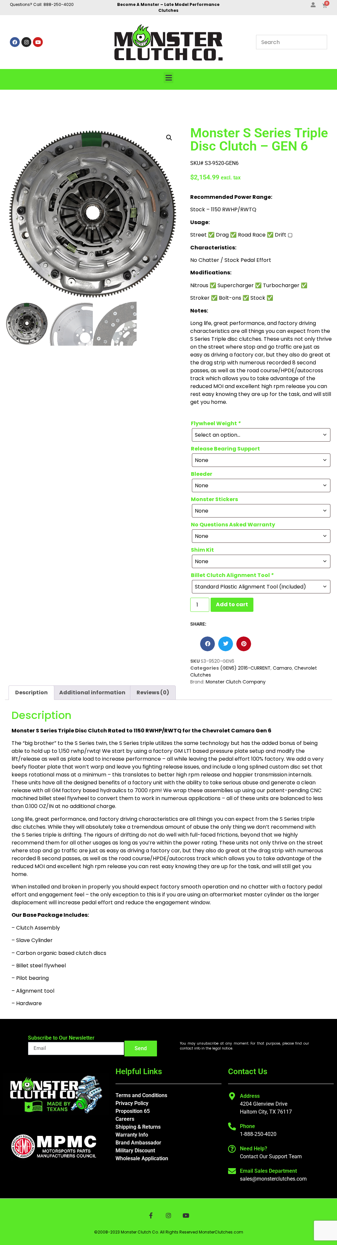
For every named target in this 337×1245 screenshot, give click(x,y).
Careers (125, 1119)
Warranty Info (132, 1135)
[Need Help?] (232, 1149)
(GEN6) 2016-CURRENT (245, 668)
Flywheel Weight (216, 423)
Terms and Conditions (141, 1095)
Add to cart (232, 604)
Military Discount (135, 1150)
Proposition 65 (133, 1111)
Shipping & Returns (138, 1127)
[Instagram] (26, 42)
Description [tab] (31, 692)
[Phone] (232, 1126)
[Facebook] (15, 42)
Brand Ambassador (138, 1143)
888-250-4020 (58, 4)
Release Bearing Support (225, 448)
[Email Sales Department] (232, 1171)
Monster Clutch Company (236, 682)
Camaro (282, 668)
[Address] (232, 1096)
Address (250, 1096)
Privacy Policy (132, 1103)
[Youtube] (38, 42)
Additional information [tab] (92, 692)
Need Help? (253, 1148)
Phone (247, 1126)
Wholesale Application (142, 1158)
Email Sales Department (268, 1171)
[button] (168, 77)
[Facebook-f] (151, 1216)
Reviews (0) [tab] (153, 692)
